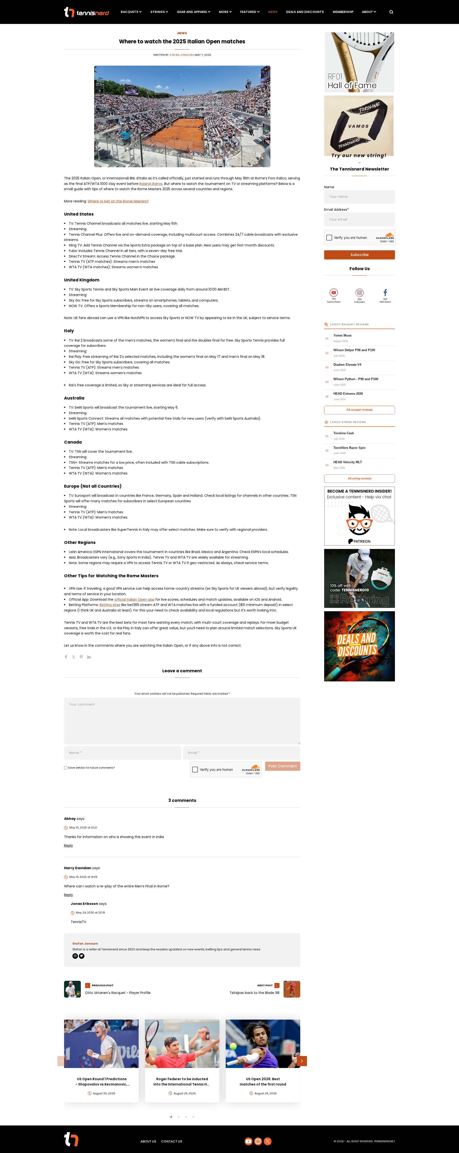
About (367, 12)
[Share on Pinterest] (83, 659)
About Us (148, 1141)
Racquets (129, 12)
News (273, 12)
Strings (157, 12)
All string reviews (360, 478)
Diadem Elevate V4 (347, 364)
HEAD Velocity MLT (347, 462)
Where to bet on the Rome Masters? (118, 201)
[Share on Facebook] (68, 659)
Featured (248, 12)
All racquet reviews (359, 409)
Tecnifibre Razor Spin (349, 448)
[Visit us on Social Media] (248, 1141)
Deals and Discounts (305, 12)
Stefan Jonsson (181, 55)
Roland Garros (151, 183)
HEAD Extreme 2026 (348, 393)
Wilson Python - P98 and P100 (355, 379)
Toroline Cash (343, 433)
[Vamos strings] (359, 128)
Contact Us (171, 1141)
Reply (68, 845)
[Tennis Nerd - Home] (86, 12)
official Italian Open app (134, 599)
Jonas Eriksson (84, 903)
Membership (343, 12)
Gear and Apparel (192, 12)
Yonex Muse (342, 335)
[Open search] (391, 12)
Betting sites (110, 604)
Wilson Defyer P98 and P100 (354, 350)
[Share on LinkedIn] (91, 659)
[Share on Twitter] (75, 659)
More (223, 12)
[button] (62, 1061)
